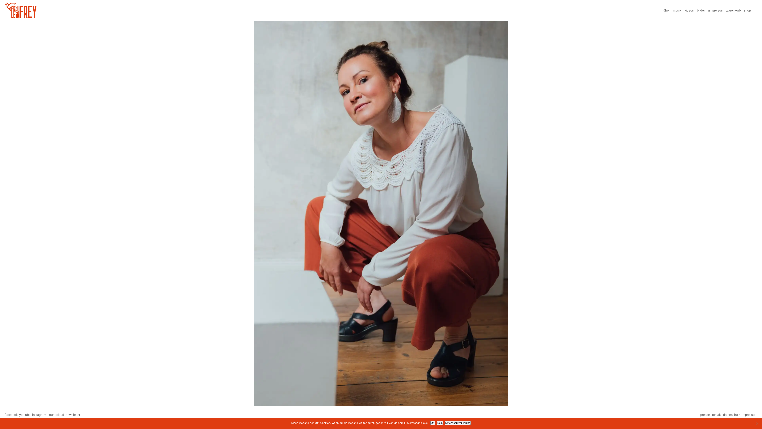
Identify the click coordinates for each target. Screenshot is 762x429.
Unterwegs (715, 10)
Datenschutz (731, 414)
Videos (689, 10)
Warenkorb (733, 10)
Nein (440, 422)
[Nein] (757, 423)
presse (705, 414)
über (666, 10)
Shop (747, 10)
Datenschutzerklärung (457, 422)
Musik (677, 10)
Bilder (701, 10)
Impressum (749, 414)
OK (433, 422)
